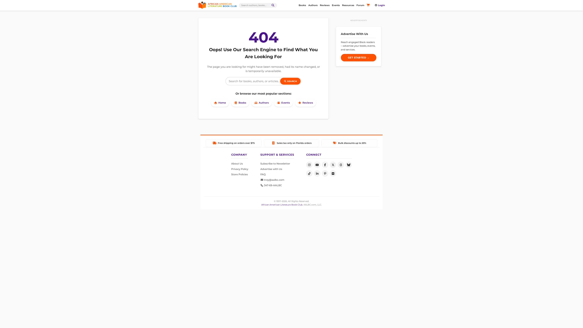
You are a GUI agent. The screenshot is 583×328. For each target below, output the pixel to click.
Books (302, 5)
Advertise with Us (271, 169)
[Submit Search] (272, 5)
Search (292, 81)
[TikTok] (309, 173)
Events (336, 5)
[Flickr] (333, 173)
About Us (237, 163)
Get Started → (359, 57)
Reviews (325, 5)
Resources (348, 5)
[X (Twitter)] (333, 165)
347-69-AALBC (272, 185)
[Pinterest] (325, 173)
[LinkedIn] (317, 173)
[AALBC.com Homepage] (217, 5)
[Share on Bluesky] (349, 165)
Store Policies (239, 174)
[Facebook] (325, 165)
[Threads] (341, 165)
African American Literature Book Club (281, 204)
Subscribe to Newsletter (275, 163)
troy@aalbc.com (273, 179)
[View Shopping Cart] (369, 5)
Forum (360, 5)
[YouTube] (317, 165)
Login (381, 5)
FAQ (263, 174)
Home (222, 102)
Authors (313, 5)
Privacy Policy (239, 169)
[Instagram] (309, 165)
